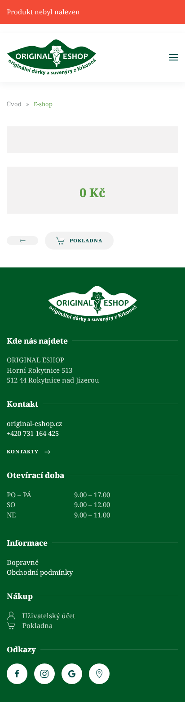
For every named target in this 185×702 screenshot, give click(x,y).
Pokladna (86, 240)
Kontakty (23, 451)
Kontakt (22, 404)
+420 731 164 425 (33, 433)
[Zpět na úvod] (52, 57)
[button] (173, 57)
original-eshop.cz (34, 423)
